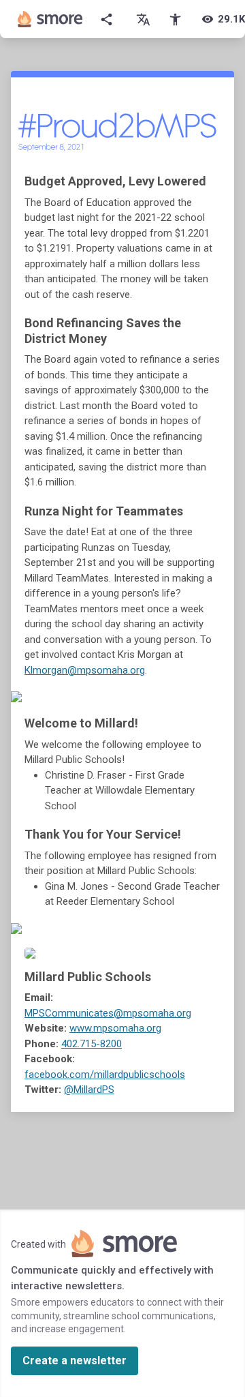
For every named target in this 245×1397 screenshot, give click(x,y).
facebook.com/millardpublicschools (104, 1074)
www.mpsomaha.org (115, 1028)
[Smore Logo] (50, 19)
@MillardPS (89, 1089)
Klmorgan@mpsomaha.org (84, 670)
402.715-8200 (91, 1044)
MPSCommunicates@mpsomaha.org (107, 1013)
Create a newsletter (74, 1360)
